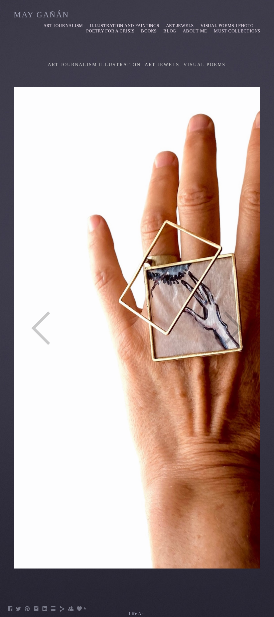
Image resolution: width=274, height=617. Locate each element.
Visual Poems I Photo (227, 25)
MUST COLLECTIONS (237, 30)
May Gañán (41, 14)
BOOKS (149, 30)
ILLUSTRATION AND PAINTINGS (124, 25)
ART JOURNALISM (63, 25)
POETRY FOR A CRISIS (110, 30)
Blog (169, 30)
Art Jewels (180, 25)
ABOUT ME (195, 30)
